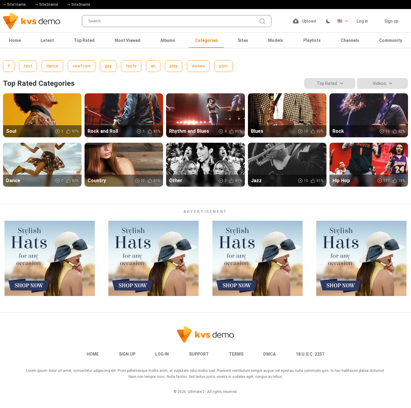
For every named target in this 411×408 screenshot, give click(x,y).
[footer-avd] (49, 258)
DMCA (269, 354)
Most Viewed (128, 40)
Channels (350, 40)
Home (15, 40)
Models (275, 40)
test (28, 66)
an (153, 66)
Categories (206, 40)
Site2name (48, 4)
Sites (243, 40)
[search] (262, 21)
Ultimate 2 (196, 392)
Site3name (80, 4)
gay (108, 66)
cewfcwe (82, 66)
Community (390, 40)
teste (131, 66)
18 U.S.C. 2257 (310, 354)
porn (223, 66)
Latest (47, 40)
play (174, 66)
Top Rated (84, 40)
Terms (236, 354)
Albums (167, 40)
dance (52, 66)
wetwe (198, 66)
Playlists (312, 40)
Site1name (16, 4)
